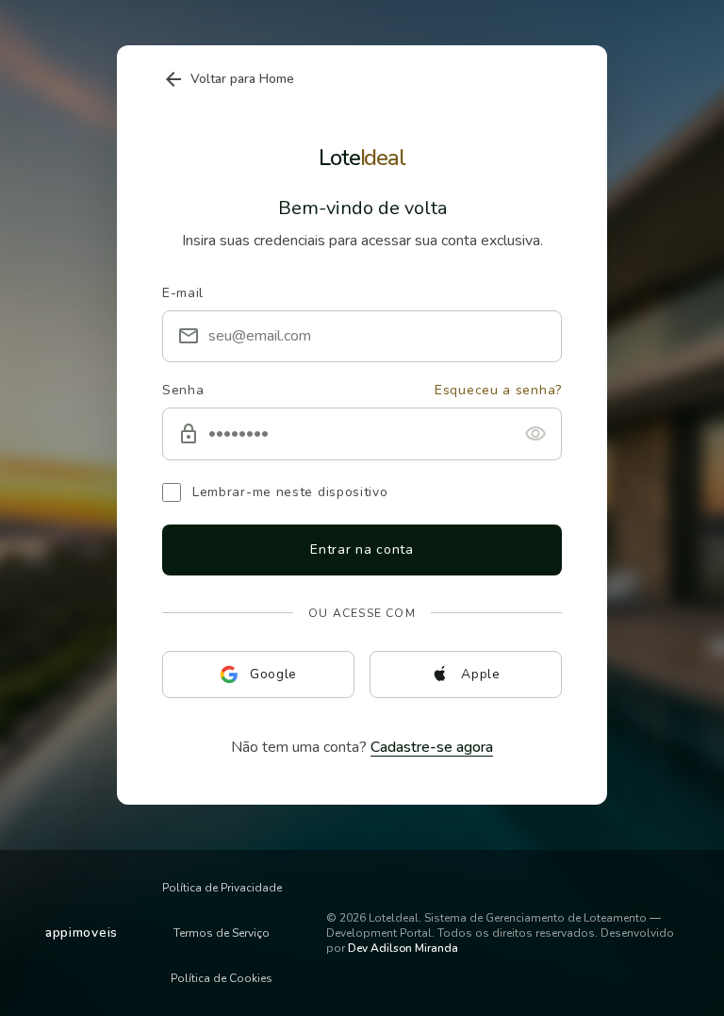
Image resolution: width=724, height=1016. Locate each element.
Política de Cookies (221, 978)
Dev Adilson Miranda (403, 948)
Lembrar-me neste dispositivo (290, 492)
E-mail (183, 293)
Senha (183, 390)
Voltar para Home (228, 79)
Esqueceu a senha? (498, 390)
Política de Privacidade (222, 887)
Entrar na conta (362, 549)
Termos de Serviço (221, 933)
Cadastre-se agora (431, 747)
